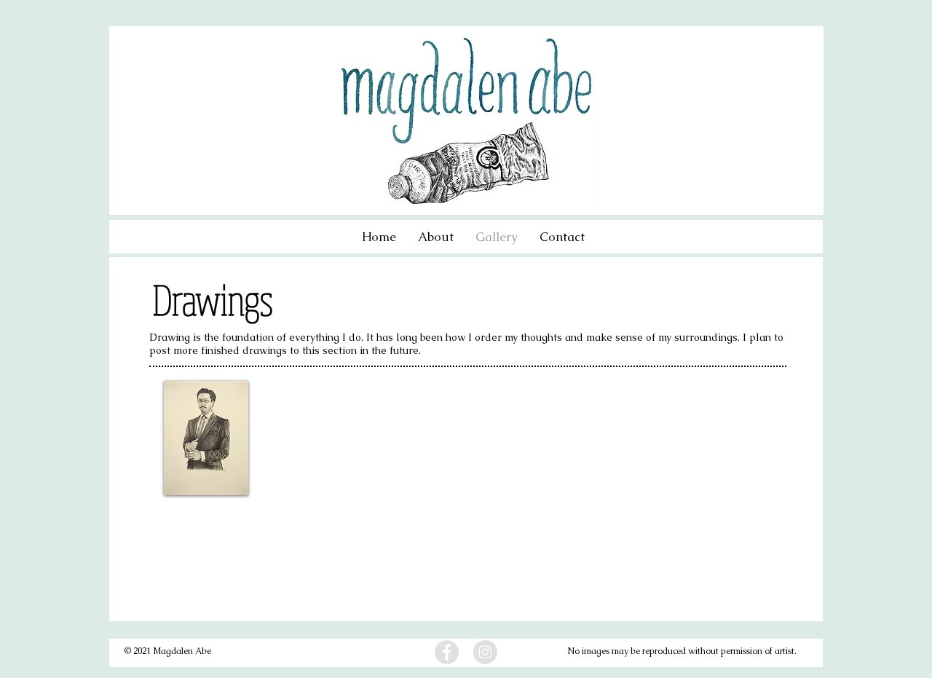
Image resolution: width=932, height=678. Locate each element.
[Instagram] (485, 652)
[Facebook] (447, 652)
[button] (206, 438)
